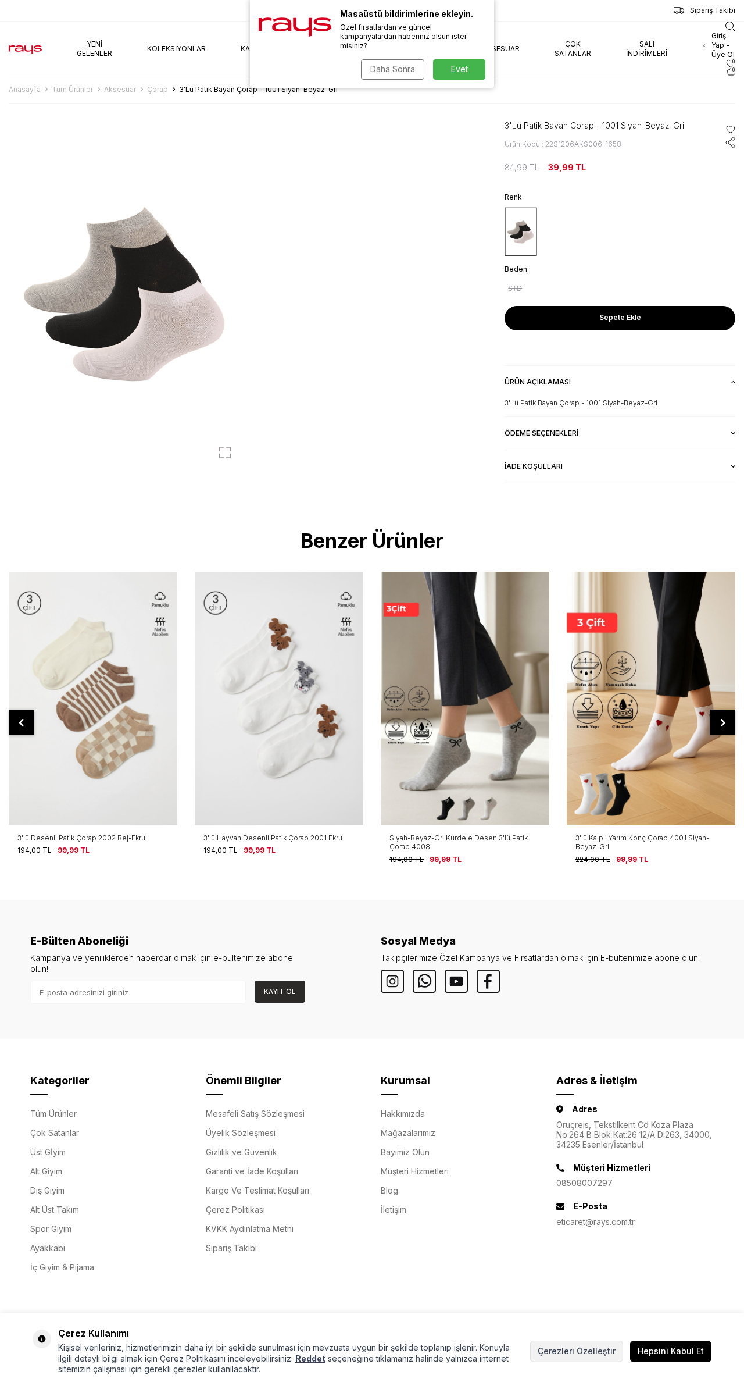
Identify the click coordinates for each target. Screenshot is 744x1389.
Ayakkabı (47, 1248)
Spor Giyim (50, 1229)
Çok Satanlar (54, 1133)
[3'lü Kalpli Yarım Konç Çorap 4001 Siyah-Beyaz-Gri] (651, 698)
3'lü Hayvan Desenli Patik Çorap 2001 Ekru (272, 838)
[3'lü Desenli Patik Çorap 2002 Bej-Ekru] (93, 698)
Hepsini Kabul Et (671, 1351)
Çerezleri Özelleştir (577, 1351)
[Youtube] (456, 981)
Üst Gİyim (48, 1152)
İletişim (393, 1210)
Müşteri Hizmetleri (415, 1171)
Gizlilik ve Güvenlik (241, 1152)
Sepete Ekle (620, 317)
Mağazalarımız (408, 1133)
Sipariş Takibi (712, 10)
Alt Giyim (46, 1171)
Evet (459, 69)
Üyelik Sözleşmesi (241, 1133)
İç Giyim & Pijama (62, 1267)
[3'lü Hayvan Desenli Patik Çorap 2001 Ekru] (279, 698)
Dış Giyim (47, 1190)
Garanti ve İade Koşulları (252, 1171)
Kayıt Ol (280, 991)
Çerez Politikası (235, 1210)
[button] (21, 722)
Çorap (157, 89)
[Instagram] (392, 981)
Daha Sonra (392, 69)
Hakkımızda (403, 1114)
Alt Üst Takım (54, 1210)
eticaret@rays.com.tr (595, 1222)
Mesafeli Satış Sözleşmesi (255, 1114)
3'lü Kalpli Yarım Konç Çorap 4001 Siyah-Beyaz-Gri (642, 843)
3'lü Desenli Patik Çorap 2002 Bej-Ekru (81, 838)
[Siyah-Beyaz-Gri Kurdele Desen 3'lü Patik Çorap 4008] (465, 698)
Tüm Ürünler (72, 89)
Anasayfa (25, 89)
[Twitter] (424, 981)
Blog (389, 1190)
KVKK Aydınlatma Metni (250, 1229)
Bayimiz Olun (405, 1152)
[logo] (25, 49)
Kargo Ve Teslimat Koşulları (257, 1190)
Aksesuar (120, 89)
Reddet (310, 1358)
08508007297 (584, 1183)
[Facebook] (488, 981)
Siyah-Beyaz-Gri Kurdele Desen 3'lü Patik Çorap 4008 (458, 843)
